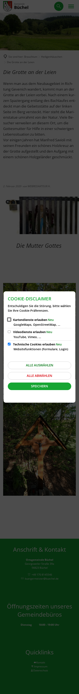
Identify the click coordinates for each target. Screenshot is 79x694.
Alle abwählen (39, 376)
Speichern (39, 386)
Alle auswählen (39, 365)
